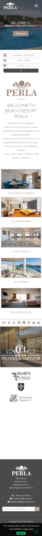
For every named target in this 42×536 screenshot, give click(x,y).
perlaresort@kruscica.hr (22, 499)
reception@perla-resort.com (22, 502)
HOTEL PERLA (21, 251)
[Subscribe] (37, 509)
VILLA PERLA (21, 281)
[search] (21, 71)
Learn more (28, 529)
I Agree (21, 533)
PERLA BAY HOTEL (21, 312)
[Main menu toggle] (36, 5)
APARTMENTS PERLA (21, 193)
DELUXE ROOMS (21, 221)
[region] (21, 25)
